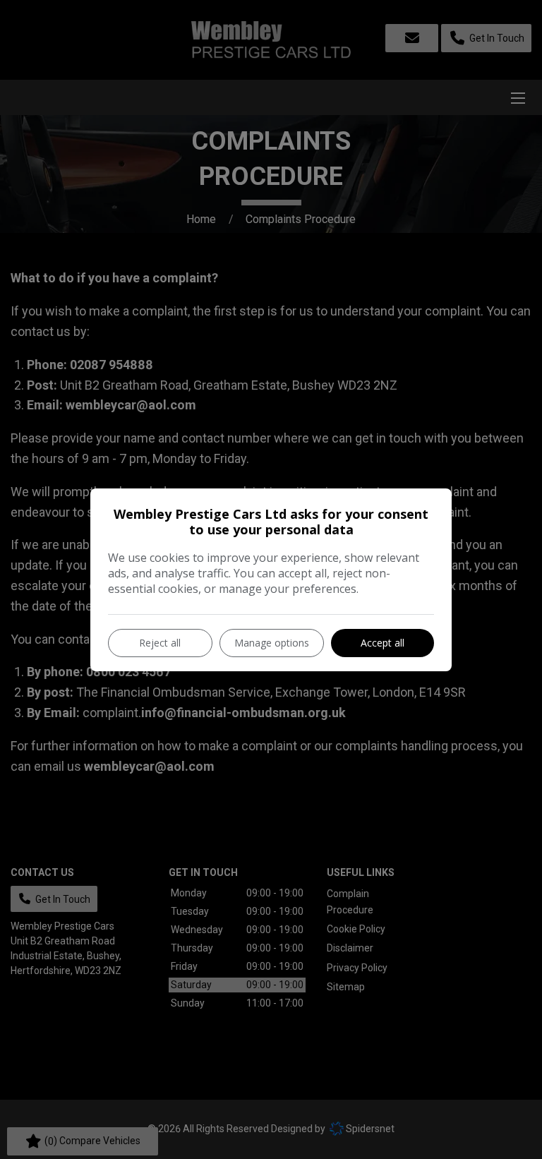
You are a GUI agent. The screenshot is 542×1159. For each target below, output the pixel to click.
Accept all (382, 642)
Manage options (271, 642)
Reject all (160, 642)
